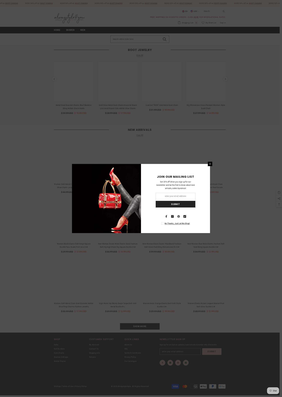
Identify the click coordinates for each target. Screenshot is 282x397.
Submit (175, 204)
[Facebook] (166, 216)
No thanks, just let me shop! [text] (177, 223)
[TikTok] (185, 216)
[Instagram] (172, 216)
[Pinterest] (179, 216)
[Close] (210, 164)
